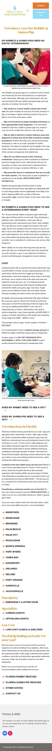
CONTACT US (41, 14)
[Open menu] (27, 10)
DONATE (41, 6)
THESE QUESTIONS (38, 492)
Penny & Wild (11, 714)
